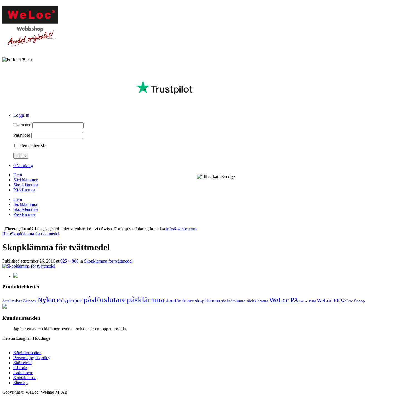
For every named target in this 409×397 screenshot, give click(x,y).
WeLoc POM (307, 301)
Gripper (29, 300)
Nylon (46, 300)
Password (21, 135)
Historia (20, 367)
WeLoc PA (283, 300)
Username (22, 125)
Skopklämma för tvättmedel (35, 233)
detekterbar (12, 300)
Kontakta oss (24, 377)
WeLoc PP (328, 300)
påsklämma (145, 299)
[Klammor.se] (30, 46)
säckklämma (257, 300)
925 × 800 (69, 261)
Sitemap (20, 382)
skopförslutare (179, 300)
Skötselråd (22, 362)
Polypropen (69, 300)
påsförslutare (104, 299)
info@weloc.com (181, 228)
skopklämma (207, 300)
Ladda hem (23, 372)
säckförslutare (233, 300)
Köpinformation (27, 352)
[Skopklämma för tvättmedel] (28, 266)
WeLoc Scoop (353, 300)
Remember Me (32, 145)
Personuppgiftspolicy (31, 357)
